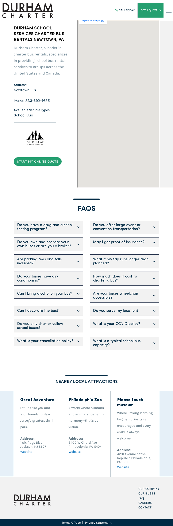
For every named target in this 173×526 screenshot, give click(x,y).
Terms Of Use (71, 523)
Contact (144, 507)
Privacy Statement (98, 523)
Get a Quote (149, 10)
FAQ (141, 498)
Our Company (148, 489)
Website (26, 452)
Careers (145, 503)
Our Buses (146, 493)
